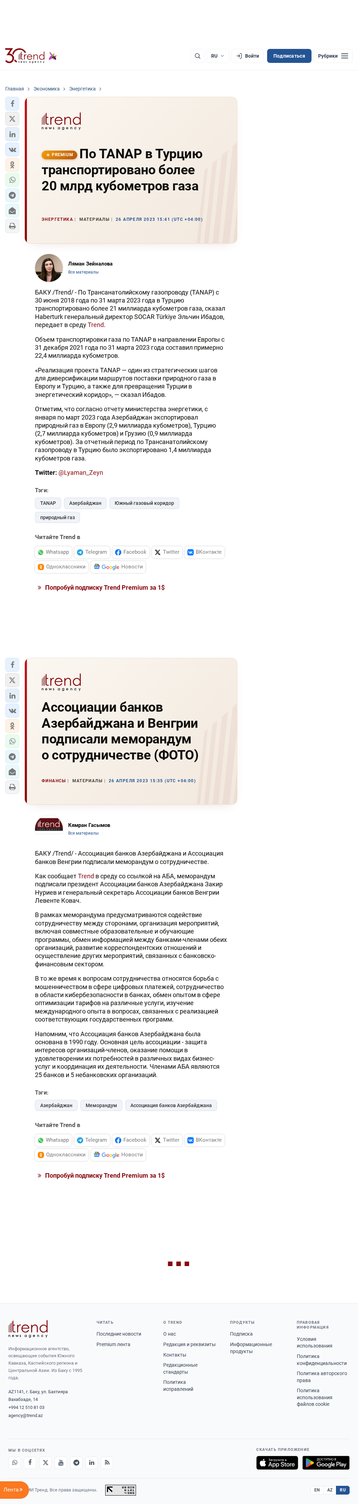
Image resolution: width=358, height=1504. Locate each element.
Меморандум (101, 1105)
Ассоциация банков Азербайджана (171, 1105)
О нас (169, 1334)
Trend (96, 324)
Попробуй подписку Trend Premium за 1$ (104, 587)
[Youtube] (61, 1462)
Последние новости (118, 1334)
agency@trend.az (25, 1415)
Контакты (174, 1355)
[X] (45, 1462)
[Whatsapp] (14, 1462)
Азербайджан (85, 503)
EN (317, 1490)
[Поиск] (198, 56)
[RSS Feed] (107, 1462)
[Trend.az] (31, 56)
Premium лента (113, 1344)
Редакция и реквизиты (189, 1344)
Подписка (241, 1334)
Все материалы (83, 272)
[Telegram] (76, 1462)
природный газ (57, 517)
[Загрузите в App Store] (277, 1463)
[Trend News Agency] (28, 1329)
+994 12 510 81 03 (26, 1407)
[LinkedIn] (91, 1462)
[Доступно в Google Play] (326, 1463)
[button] (12, 103)
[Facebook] (30, 1462)
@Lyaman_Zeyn (80, 472)
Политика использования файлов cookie (314, 1397)
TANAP (48, 503)
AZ (330, 1490)
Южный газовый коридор (144, 503)
